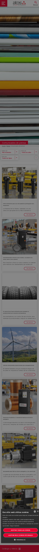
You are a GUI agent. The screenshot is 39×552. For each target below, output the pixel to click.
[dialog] (19, 276)
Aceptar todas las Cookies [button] (20, 530)
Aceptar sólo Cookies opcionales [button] (20, 535)
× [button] (37, 511)
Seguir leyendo (14, 525)
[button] (20, 540)
